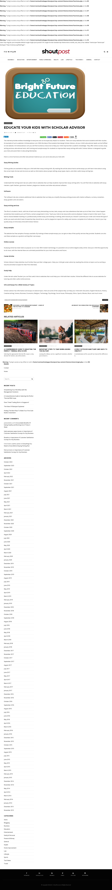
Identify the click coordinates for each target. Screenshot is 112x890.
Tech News (79, 59)
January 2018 (8, 647)
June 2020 (7, 542)
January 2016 (8, 734)
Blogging (7, 823)
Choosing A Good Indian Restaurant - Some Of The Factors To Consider (28, 307)
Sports (6, 857)
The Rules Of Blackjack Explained (14, 406)
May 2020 (7, 545)
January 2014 (8, 803)
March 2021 (7, 509)
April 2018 (7, 636)
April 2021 (7, 505)
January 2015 (8, 777)
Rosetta (6, 437)
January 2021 (8, 516)
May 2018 (7, 632)
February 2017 (8, 687)
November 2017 (9, 654)
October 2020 (8, 527)
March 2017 (7, 683)
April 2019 (7, 592)
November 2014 (9, 785)
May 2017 (7, 676)
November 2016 (9, 698)
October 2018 (8, 614)
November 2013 (9, 810)
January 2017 (8, 690)
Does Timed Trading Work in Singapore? (16, 402)
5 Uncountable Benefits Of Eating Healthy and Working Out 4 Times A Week (17, 425)
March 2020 (7, 552)
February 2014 (8, 799)
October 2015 (8, 745)
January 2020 (8, 560)
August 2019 (8, 578)
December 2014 (9, 781)
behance (52, 875)
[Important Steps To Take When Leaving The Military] (56, 331)
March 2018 (7, 640)
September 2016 (9, 705)
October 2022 (8, 469)
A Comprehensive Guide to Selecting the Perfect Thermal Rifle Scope (20, 350)
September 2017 (9, 661)
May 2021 (7, 502)
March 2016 (7, 727)
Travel (6, 863)
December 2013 (9, 806)
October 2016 (8, 701)
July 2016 (6, 712)
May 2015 (7, 763)
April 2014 (7, 792)
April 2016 (7, 723)
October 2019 (8, 571)
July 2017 (6, 669)
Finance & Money (9, 838)
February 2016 (8, 730)
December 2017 (9, 650)
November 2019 (9, 567)
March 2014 (7, 795)
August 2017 (8, 665)
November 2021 (9, 480)
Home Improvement (10, 848)
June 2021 (7, 498)
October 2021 (8, 484)
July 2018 (6, 625)
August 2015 (8, 752)
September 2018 (9, 618)
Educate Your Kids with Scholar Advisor (16, 300)
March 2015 (7, 770)
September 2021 (9, 487)
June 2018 (7, 629)
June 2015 (7, 759)
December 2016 (9, 694)
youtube (73, 875)
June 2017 (7, 672)
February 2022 (8, 476)
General (89, 59)
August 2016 (8, 708)
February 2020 (8, 556)
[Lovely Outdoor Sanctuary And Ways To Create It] (91, 331)
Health (56, 59)
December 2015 (9, 737)
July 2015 (6, 756)
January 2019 (8, 603)
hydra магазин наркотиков (12, 431)
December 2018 (9, 607)
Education (20, 59)
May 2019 (7, 589)
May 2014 (7, 788)
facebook (26, 875)
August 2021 (8, 491)
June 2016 (7, 716)
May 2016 (7, 719)
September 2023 (9, 465)
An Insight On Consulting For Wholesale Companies (85, 307)
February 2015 (8, 774)
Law (62, 59)
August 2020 (8, 534)
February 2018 (8, 643)
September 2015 (9, 748)
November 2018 (9, 611)
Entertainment (32, 59)
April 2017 (7, 679)
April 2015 (7, 767)
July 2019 (6, 581)
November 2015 (9, 741)
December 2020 (9, 520)
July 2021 (6, 494)
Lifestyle (69, 59)
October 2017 (8, 658)
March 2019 (7, 596)
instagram (85, 875)
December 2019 (9, 563)
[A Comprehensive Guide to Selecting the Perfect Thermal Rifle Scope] (21, 331)
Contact (97, 59)
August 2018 (8, 621)
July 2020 (6, 538)
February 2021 (8, 513)
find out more (8, 450)
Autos (6, 819)
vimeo (62, 875)
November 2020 (9, 523)
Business (11, 59)
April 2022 (7, 473)
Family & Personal (45, 59)
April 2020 (7, 549)
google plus (39, 875)
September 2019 (9, 574)
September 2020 (9, 531)
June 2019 (7, 585)
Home (6, 371)
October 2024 (8, 462)
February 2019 (8, 600)
